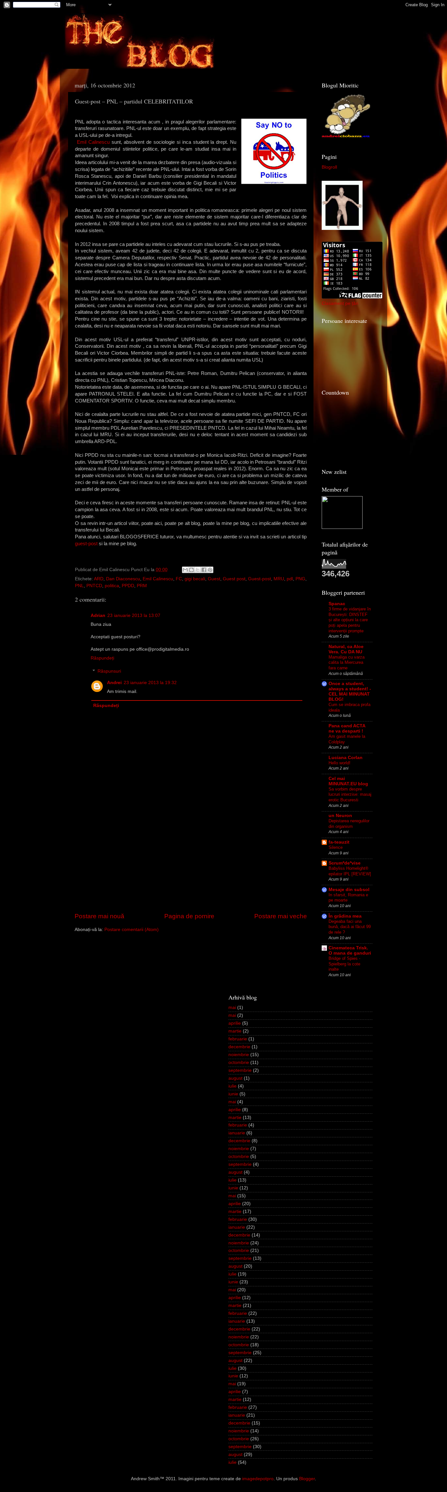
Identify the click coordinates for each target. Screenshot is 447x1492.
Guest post (234, 578)
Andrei (114, 682)
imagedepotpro (258, 1478)
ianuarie (236, 1132)
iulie (232, 1086)
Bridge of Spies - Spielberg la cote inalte (344, 964)
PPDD (128, 585)
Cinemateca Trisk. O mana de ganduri (350, 950)
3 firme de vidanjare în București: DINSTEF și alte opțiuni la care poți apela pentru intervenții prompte (350, 619)
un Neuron (340, 815)
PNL (79, 585)
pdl (290, 578)
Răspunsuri (109, 671)
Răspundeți (102, 658)
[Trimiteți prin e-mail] (185, 570)
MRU (279, 578)
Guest (214, 578)
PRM (142, 585)
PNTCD (94, 585)
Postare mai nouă (99, 916)
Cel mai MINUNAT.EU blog (348, 781)
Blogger (307, 1478)
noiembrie (238, 1054)
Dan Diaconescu (123, 578)
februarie (237, 1038)
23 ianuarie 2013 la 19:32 (150, 682)
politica (112, 585)
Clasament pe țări (340, 303)
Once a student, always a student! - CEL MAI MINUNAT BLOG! (350, 691)
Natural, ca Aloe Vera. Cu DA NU (346, 649)
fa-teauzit (339, 842)
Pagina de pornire (189, 916)
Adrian (98, 615)
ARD (98, 578)
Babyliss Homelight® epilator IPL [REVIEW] (350, 871)
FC (179, 578)
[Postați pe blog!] (191, 570)
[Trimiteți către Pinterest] (210, 570)
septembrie (240, 1070)
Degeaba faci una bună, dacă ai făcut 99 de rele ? (350, 927)
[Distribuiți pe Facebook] (204, 570)
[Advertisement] (191, 862)
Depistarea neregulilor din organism (349, 823)
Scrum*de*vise (345, 863)
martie (234, 1031)
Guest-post (259, 578)
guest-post (86, 543)
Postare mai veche (280, 916)
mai (232, 1007)
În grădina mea (345, 916)
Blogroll (329, 167)
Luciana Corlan (346, 757)
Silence (336, 847)
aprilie (234, 1023)
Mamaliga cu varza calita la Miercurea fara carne (347, 662)
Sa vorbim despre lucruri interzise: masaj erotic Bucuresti (350, 794)
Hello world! (339, 762)
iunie (233, 1093)
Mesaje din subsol (349, 889)
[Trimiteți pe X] (197, 570)
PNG (300, 578)
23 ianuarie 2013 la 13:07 (133, 615)
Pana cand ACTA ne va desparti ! (347, 728)
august (235, 1078)
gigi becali (195, 578)
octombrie (238, 1062)
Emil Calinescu (93, 142)
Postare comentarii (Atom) (131, 929)
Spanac (337, 603)
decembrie (239, 1046)
